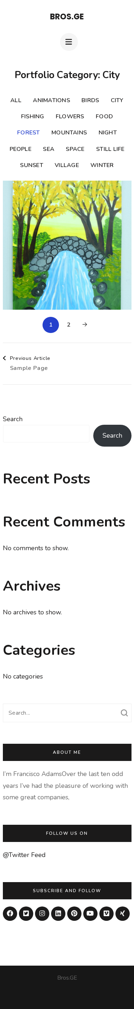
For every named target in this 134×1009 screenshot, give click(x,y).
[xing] (122, 913)
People (20, 149)
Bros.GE (67, 16)
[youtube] (90, 913)
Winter (102, 165)
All (15, 100)
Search (13, 419)
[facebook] (10, 913)
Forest (28, 133)
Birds (90, 100)
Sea (48, 149)
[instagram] (42, 913)
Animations (51, 100)
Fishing (32, 116)
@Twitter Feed (24, 855)
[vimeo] (106, 913)
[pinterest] (74, 913)
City (117, 100)
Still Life (110, 149)
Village (67, 165)
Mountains (69, 133)
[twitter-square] (26, 913)
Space (75, 149)
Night (108, 133)
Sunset (31, 165)
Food (104, 116)
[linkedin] (58, 913)
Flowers (70, 116)
